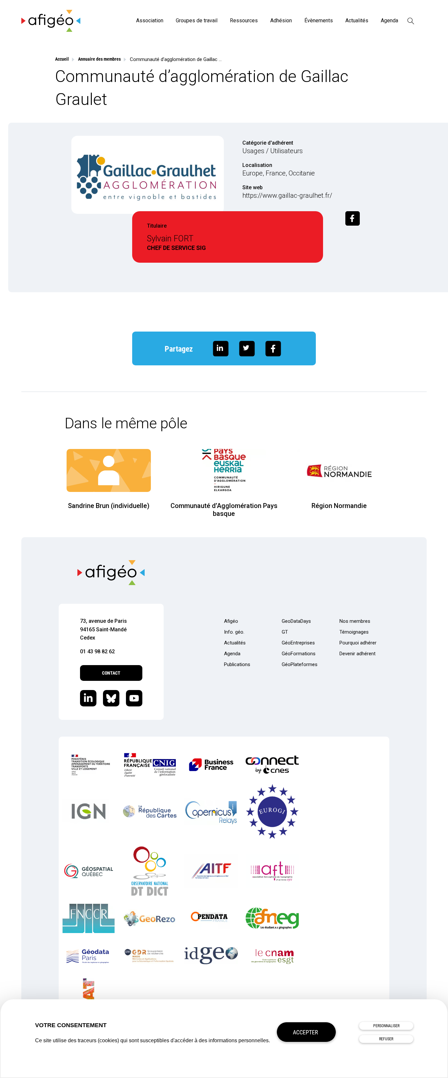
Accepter (305, 1032)
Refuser (386, 1039)
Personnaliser (386, 1026)
